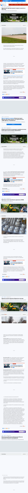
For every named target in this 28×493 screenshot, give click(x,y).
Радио (18, 2)
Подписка (25, 2)
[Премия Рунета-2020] (10, 1)
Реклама (22, 2)
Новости (2, 197)
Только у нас (8, 4)
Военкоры (12, 4)
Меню (1, 1)
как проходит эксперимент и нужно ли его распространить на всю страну (16, 71)
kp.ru (24, 273)
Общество (5, 197)
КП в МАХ (21, 4)
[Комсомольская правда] (6, 0)
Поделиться (24, 25)
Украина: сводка (17, 4)
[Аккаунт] (27, 1)
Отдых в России (25, 4)
